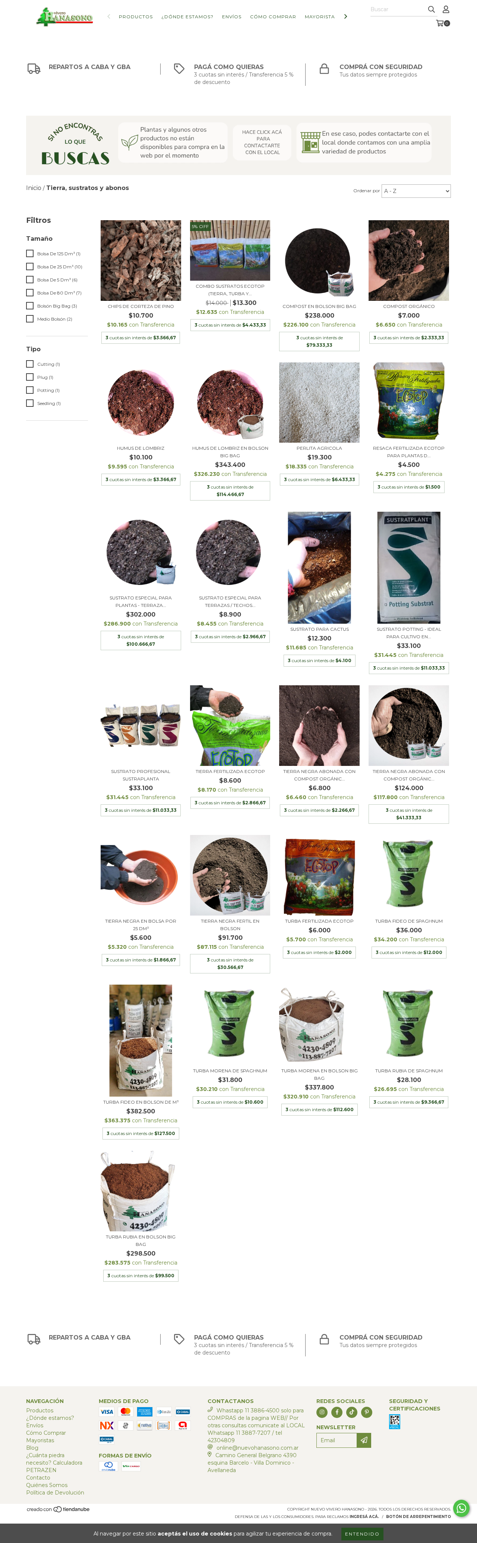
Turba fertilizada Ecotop (319, 921)
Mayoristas (321, 16)
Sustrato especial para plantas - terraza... (141, 601)
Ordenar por (366, 190)
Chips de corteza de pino (141, 306)
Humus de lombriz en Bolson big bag (230, 451)
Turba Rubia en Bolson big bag (141, 1240)
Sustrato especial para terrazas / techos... (230, 601)
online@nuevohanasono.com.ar (257, 1447)
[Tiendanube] (58, 1511)
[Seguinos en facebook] (336, 1412)
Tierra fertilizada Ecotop (230, 771)
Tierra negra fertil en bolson (230, 924)
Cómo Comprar (273, 16)
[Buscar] (431, 9)
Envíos (231, 16)
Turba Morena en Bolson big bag (319, 1074)
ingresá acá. (364, 1516)
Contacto (38, 1477)
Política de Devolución (55, 1492)
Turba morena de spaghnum (230, 1070)
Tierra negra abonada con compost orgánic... (319, 775)
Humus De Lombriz (140, 448)
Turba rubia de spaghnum (409, 1070)
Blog (32, 1447)
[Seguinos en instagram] (322, 1412)
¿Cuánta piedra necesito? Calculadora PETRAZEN (54, 1463)
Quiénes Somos (46, 1485)
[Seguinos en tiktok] (351, 1412)
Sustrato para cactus (319, 629)
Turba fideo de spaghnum (409, 921)
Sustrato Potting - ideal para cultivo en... (409, 632)
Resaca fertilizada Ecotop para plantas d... (409, 451)
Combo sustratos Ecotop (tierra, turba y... (230, 289)
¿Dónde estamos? (187, 16)
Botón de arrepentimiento (418, 1516)
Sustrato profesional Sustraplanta (140, 775)
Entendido (362, 1534)
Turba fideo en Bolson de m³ (141, 1102)
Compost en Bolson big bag (319, 306)
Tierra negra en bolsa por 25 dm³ (140, 924)
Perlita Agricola (319, 448)
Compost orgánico (409, 306)
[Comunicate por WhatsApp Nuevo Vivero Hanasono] (461, 1508)
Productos (136, 16)
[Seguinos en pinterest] (366, 1412)
